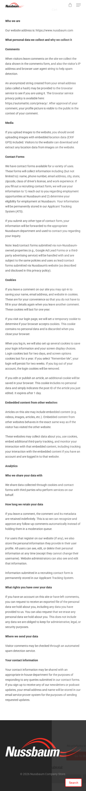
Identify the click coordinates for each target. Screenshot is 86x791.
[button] (78, 5)
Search (73, 782)
